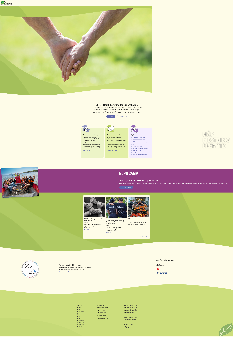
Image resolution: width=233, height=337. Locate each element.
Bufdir (134, 152)
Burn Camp (81, 313)
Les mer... (86, 229)
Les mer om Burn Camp (126, 187)
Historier (81, 315)
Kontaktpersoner (130, 312)
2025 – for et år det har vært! (137, 219)
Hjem (80, 307)
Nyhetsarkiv (144, 236)
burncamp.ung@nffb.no (131, 310)
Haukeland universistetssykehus (140, 143)
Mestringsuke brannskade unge (140, 154)
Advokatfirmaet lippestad (130, 319)
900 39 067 (102, 310)
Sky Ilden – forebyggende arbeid (140, 148)
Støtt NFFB (81, 324)
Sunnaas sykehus (137, 150)
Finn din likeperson (87, 150)
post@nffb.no (103, 312)
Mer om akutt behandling (67, 271)
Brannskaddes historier (112, 150)
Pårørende (81, 318)
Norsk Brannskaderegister (139, 139)
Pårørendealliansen (137, 146)
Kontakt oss (122, 116)
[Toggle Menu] (228, 2)
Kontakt (81, 326)
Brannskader (81, 311)
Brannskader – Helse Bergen (139, 137)
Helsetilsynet (136, 144)
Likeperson (81, 320)
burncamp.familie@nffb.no (132, 307)
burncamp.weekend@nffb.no (133, 309)
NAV (134, 141)
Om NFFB (81, 309)
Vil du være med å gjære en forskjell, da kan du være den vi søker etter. (115, 221)
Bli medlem (110, 116)
